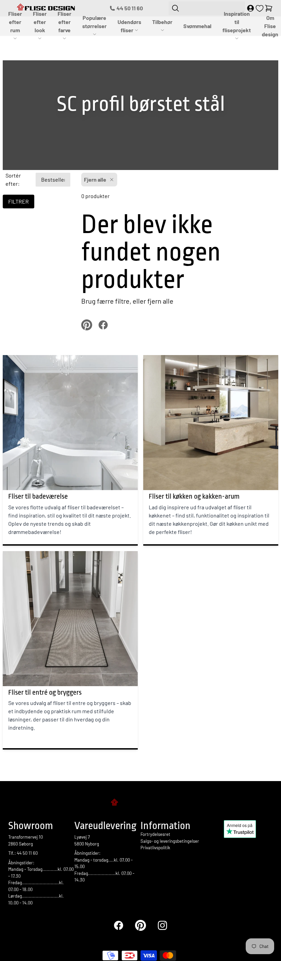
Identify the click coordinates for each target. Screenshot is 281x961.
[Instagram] (162, 925)
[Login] (250, 8)
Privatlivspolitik (155, 847)
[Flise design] (140, 803)
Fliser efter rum (15, 21)
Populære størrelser (94, 21)
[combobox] (207, 8)
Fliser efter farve (64, 21)
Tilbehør (162, 22)
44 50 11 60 (130, 8)
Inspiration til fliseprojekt (236, 21)
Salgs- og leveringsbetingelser (169, 841)
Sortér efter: (13, 179)
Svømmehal (197, 26)
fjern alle (160, 301)
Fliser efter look (40, 21)
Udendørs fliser (129, 26)
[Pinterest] (140, 925)
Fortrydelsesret (155, 834)
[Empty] (269, 8)
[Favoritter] (259, 8)
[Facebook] (118, 925)
